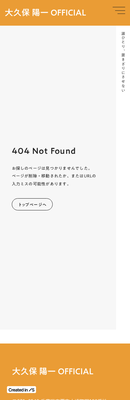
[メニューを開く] (119, 10)
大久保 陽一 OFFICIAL (45, 13)
